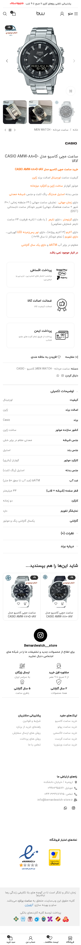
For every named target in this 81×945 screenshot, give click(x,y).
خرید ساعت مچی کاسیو (64, 169)
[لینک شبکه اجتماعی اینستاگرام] (62, 376)
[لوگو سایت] (40, 13)
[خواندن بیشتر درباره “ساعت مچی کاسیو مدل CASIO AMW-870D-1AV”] (25, 603)
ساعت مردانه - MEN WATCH (51, 130)
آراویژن (29, 905)
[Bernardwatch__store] (40, 635)
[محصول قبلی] (14, 130)
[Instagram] (73, 807)
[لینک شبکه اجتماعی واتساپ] (57, 376)
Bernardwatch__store (40, 645)
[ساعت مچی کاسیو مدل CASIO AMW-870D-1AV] (22, 591)
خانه (75, 130)
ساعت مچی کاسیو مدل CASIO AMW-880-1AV (59, 615)
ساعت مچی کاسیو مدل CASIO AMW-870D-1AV (22, 615)
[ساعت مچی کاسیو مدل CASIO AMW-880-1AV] (59, 591)
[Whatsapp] (65, 807)
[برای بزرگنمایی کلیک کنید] (70, 91)
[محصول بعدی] (5, 130)
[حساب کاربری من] (62, 14)
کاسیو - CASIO (25, 369)
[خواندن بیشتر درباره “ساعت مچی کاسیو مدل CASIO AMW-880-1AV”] (62, 603)
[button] (74, 61)
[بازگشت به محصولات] (10, 130)
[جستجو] (5, 14)
